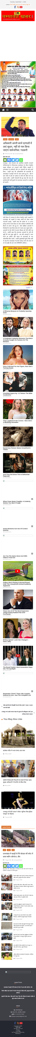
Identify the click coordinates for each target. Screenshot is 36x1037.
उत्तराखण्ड (5, 139)
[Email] (5, 160)
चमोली (4, 850)
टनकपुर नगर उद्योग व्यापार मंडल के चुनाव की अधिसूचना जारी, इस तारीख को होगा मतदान (17, 713)
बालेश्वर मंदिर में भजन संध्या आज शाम (14, 750)
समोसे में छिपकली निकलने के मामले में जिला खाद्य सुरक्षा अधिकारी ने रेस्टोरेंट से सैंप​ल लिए (17, 781)
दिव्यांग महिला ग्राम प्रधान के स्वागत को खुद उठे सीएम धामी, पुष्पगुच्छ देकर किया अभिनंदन (23, 876)
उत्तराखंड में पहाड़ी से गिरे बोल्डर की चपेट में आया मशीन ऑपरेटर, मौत (19, 5)
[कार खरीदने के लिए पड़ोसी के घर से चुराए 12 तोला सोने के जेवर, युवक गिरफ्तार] (6, 947)
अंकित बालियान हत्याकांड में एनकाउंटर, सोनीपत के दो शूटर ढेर (23, 955)
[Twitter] (17, 160)
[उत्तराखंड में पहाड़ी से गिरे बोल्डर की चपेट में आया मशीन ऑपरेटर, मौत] (18, 838)
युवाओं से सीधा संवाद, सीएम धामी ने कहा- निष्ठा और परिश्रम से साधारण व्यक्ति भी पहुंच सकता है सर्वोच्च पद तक (23, 886)
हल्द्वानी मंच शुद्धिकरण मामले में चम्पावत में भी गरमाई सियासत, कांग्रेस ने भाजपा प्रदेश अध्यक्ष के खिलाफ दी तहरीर (23, 906)
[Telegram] (13, 160)
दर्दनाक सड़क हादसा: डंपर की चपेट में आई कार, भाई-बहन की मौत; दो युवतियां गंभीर (23, 896)
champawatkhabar (19, 153)
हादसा (13, 850)
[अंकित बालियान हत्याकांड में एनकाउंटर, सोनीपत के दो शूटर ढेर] (6, 956)
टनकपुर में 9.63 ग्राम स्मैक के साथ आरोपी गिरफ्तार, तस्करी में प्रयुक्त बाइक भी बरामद (22, 915)
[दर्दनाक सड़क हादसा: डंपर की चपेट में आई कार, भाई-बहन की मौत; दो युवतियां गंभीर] (6, 897)
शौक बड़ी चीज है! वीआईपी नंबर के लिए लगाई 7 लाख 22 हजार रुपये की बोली (18, 706)
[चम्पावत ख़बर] (3, 110)
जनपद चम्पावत (11, 139)
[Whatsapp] (21, 160)
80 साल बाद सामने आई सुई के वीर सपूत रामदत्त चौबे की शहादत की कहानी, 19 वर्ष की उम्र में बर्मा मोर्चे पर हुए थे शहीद (23, 925)
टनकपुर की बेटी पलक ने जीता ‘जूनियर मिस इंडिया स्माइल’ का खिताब (17, 813)
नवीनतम (17, 139)
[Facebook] (9, 160)
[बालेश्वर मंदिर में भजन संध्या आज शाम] (18, 724)
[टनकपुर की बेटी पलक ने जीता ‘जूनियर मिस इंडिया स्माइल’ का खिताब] (18, 793)
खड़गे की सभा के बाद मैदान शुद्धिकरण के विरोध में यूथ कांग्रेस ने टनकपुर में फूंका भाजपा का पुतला (23, 936)
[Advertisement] (18, 43)
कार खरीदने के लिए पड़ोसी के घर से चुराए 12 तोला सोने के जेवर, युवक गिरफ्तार (23, 946)
